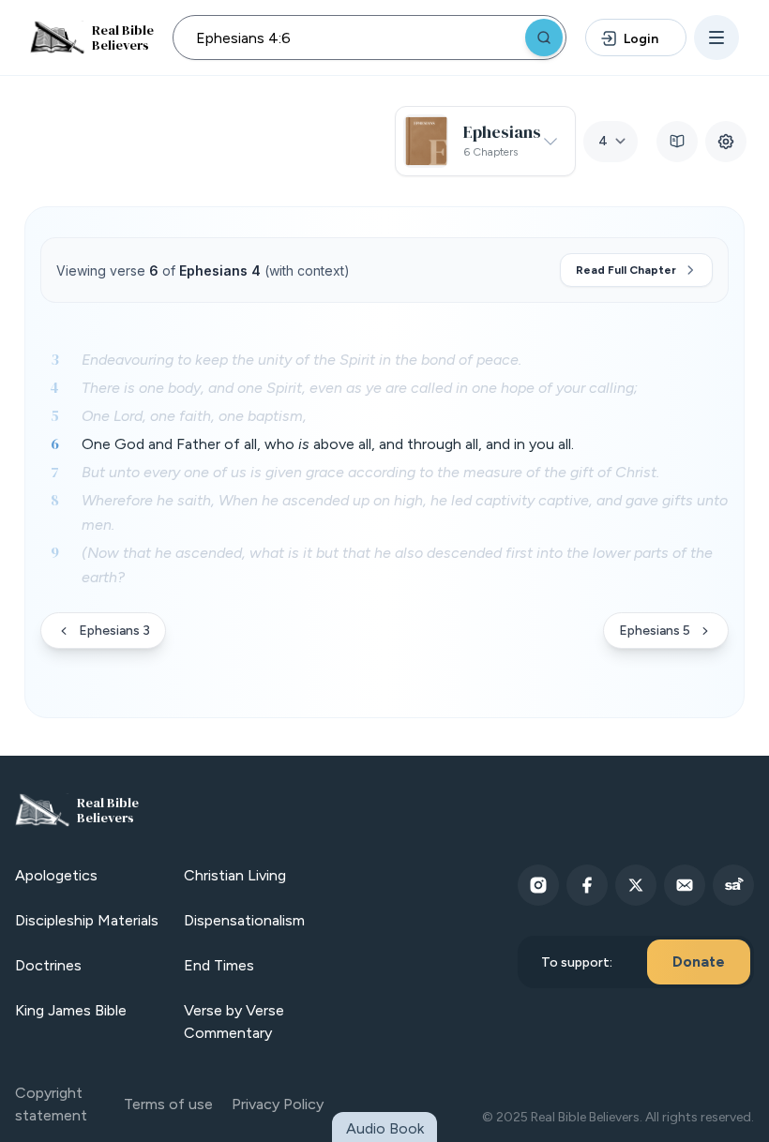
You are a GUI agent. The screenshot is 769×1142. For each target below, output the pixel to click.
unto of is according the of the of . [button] (370, 472)
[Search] (544, 37)
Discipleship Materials (86, 920)
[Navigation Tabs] (677, 141)
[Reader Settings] (725, 141)
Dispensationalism (244, 920)
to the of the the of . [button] (301, 359)
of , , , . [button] (328, 444)
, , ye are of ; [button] (360, 388)
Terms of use (168, 1104)
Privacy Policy (278, 1104)
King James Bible (71, 1010)
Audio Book (385, 1128)
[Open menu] (716, 37)
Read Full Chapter (626, 270)
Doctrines (48, 965)
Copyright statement (51, 1104)
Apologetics (56, 875)
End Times (219, 965)
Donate (698, 961)
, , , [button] (194, 416)
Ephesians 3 (114, 631)
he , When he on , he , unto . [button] (405, 512)
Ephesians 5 (654, 631)
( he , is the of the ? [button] (397, 565)
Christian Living (235, 875)
